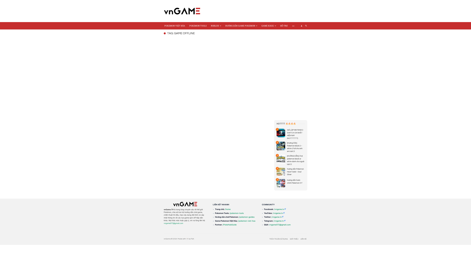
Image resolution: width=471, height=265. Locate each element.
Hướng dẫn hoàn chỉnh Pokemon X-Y (294, 181)
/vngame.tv (279, 209)
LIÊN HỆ (304, 239)
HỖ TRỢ (284, 25)
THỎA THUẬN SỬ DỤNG (278, 239)
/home (228, 209)
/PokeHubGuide (230, 225)
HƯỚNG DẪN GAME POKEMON (240, 25)
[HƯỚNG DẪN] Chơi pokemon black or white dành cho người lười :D (295, 160)
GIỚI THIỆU (294, 239)
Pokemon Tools (198, 25)
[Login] (301, 25)
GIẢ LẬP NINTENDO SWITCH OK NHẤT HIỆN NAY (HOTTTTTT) (295, 134)
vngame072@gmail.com (173, 223)
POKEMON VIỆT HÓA (174, 25)
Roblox (215, 25)
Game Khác (267, 25)
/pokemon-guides (247, 217)
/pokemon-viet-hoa (246, 221)
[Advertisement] (262, 10)
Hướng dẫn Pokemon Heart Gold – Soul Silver (295, 171)
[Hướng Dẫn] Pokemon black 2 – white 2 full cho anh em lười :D (294, 147)
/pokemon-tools (237, 213)
